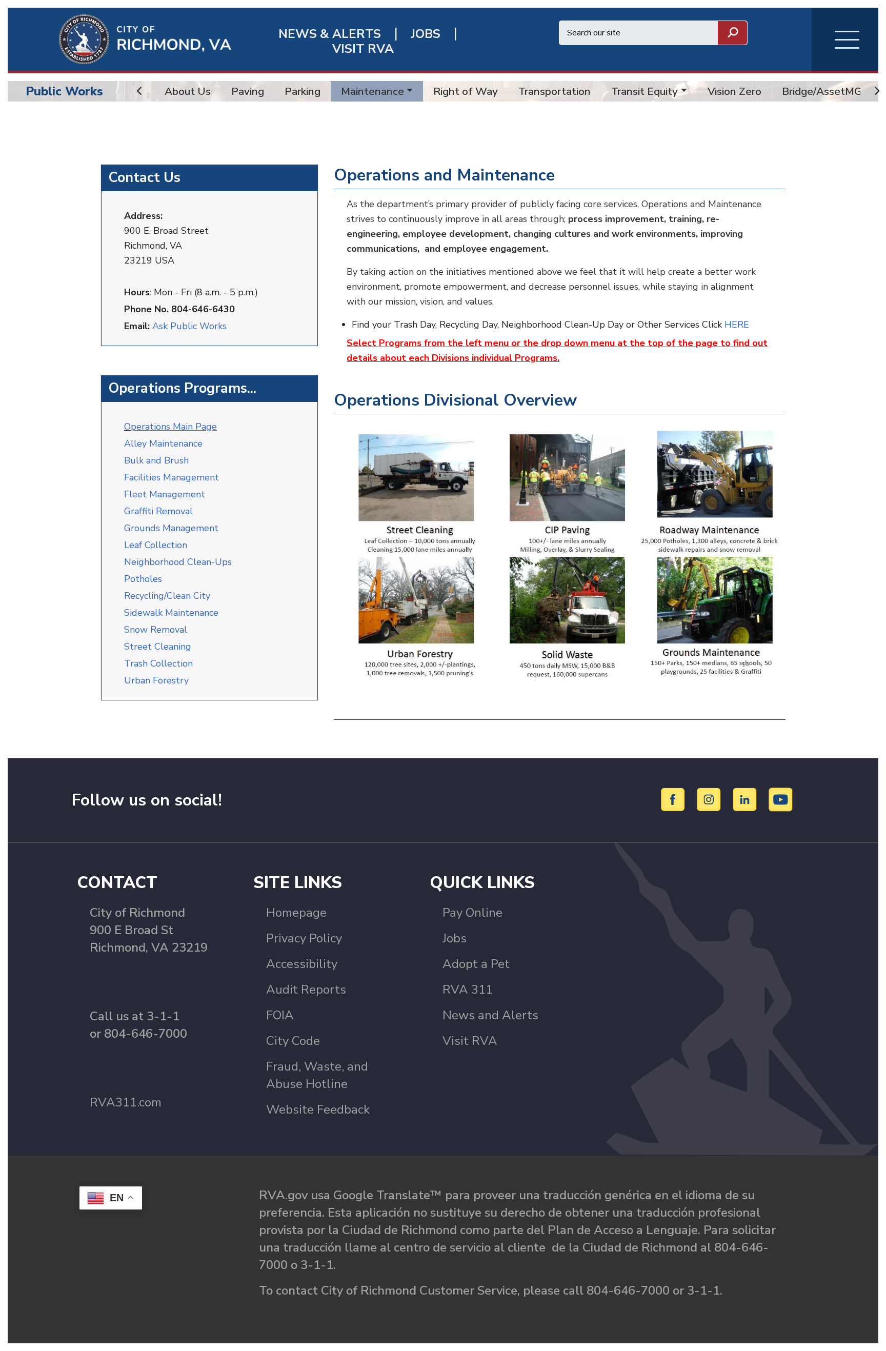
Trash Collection (158, 663)
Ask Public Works (189, 326)
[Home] (119, 38)
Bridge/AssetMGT (825, 91)
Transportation (554, 91)
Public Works (64, 91)
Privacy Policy (304, 938)
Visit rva (363, 49)
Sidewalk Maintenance (171, 613)
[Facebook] (674, 799)
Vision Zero (734, 91)
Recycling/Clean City (167, 596)
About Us (188, 91)
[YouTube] (781, 799)
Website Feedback (318, 1109)
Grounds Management (171, 528)
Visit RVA (469, 1041)
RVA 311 (467, 989)
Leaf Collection (155, 545)
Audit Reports (306, 989)
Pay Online (472, 912)
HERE (736, 324)
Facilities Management (171, 477)
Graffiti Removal (158, 511)
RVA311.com (126, 1102)
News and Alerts (490, 1015)
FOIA (280, 1015)
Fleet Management (164, 494)
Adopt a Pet (476, 964)
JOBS (425, 34)
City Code (293, 1041)
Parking (302, 91)
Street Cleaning (157, 646)
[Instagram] (710, 799)
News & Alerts (329, 34)
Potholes (143, 579)
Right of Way (465, 91)
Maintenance (372, 91)
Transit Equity (644, 91)
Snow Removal (155, 629)
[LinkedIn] (746, 799)
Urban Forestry (156, 680)
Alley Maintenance (163, 443)
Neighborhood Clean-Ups (178, 562)
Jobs (454, 938)
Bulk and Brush (156, 460)
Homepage (296, 912)
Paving (247, 91)
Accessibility (301, 964)
